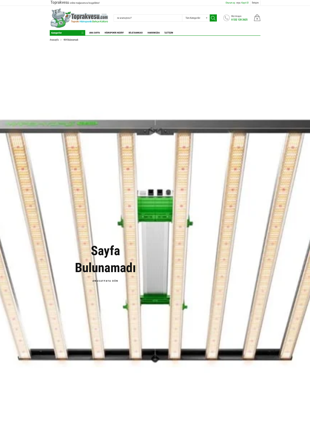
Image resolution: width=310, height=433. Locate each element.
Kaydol (187, 226)
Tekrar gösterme (157, 234)
